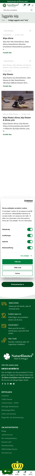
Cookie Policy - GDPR (9, 403)
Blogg (3, 431)
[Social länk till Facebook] (2, 383)
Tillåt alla (17, 262)
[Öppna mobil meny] (33, 5)
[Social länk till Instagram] (8, 383)
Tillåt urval (17, 267)
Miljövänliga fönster (9, 449)
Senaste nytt (6, 442)
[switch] (30, 235)
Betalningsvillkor (8, 410)
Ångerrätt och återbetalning (12, 417)
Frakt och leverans (8, 414)
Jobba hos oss (7, 435)
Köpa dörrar (8, 38)
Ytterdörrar (7, 35)
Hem (3, 20)
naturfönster (24, 67)
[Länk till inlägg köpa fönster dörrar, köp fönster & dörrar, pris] (17, 101)
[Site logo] (10, 5)
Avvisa (17, 273)
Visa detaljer (25, 256)
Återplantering (7, 445)
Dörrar (5, 114)
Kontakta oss (6, 453)
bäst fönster (7, 65)
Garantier (5, 396)
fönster (5, 67)
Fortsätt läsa (7, 53)
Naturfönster (9, 31)
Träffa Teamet (6, 399)
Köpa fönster (13, 114)
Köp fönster (8, 74)
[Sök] (31, 10)
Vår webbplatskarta (9, 438)
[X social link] (5, 383)
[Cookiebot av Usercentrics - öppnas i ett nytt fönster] (25, 201)
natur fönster (14, 67)
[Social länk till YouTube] (10, 383)
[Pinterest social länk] (13, 383)
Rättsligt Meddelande (9, 406)
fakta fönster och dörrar (22, 65)
